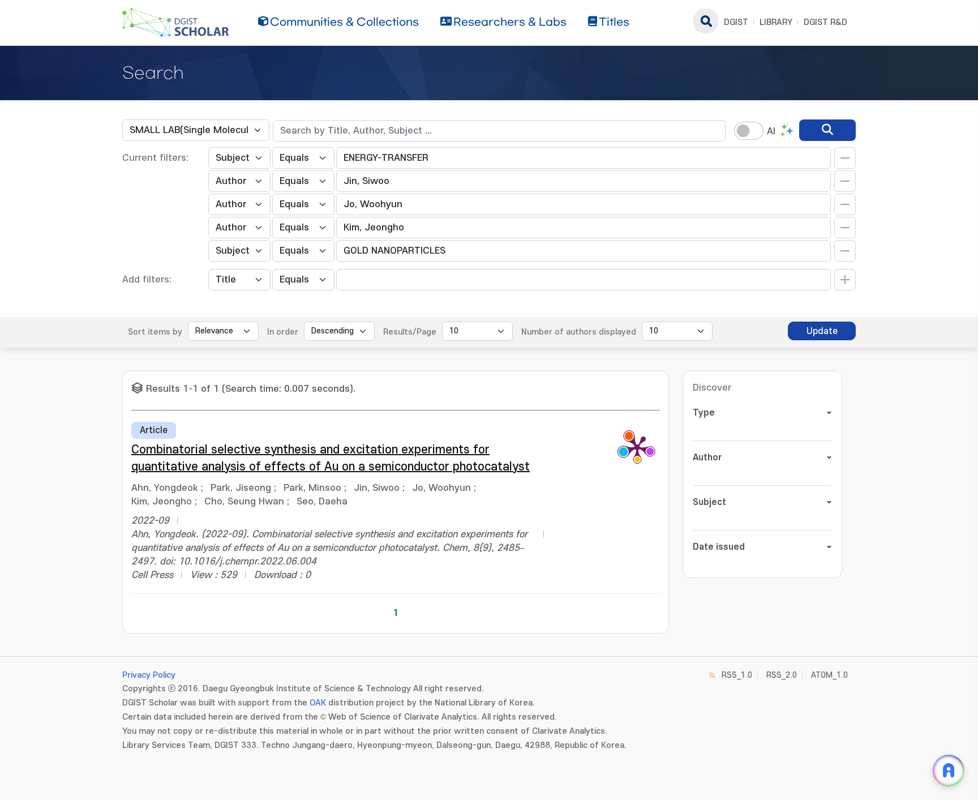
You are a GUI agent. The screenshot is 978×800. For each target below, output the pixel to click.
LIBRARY (776, 22)
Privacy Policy (148, 675)
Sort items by (155, 332)
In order (282, 332)
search (705, 20)
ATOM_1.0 (829, 675)
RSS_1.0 (737, 675)
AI (771, 131)
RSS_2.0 (781, 675)
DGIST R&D (825, 22)
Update (822, 331)
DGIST (736, 22)
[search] (827, 130)
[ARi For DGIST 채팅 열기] (948, 770)
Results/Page (409, 332)
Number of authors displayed (578, 332)
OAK (318, 703)
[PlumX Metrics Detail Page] (637, 447)
